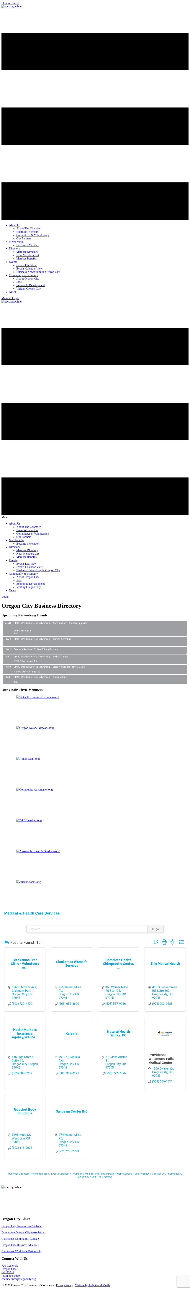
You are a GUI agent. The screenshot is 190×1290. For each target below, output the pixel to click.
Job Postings (142, 1173)
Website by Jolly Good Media (92, 1285)
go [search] (157, 929)
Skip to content (10, 3)
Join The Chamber (102, 1176)
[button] (6, 942)
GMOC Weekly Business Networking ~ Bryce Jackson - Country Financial (50, 623)
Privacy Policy (64, 1285)
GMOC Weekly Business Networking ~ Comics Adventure (42, 639)
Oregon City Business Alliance (19, 1245)
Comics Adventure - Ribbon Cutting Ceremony (37, 649)
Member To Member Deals (99, 1173)
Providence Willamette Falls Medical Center (161, 1058)
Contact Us (158, 1173)
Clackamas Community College (20, 1238)
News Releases (40, 1173)
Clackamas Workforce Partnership (21, 1251)
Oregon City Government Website (21, 1226)
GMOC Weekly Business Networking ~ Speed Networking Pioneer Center (49, 667)
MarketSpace (124, 1173)
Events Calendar (60, 1173)
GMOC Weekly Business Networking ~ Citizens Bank (40, 677)
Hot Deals (77, 1173)
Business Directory (18, 1173)
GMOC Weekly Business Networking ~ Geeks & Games (41, 656)
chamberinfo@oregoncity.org (18, 1279)
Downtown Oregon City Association (23, 1232)
